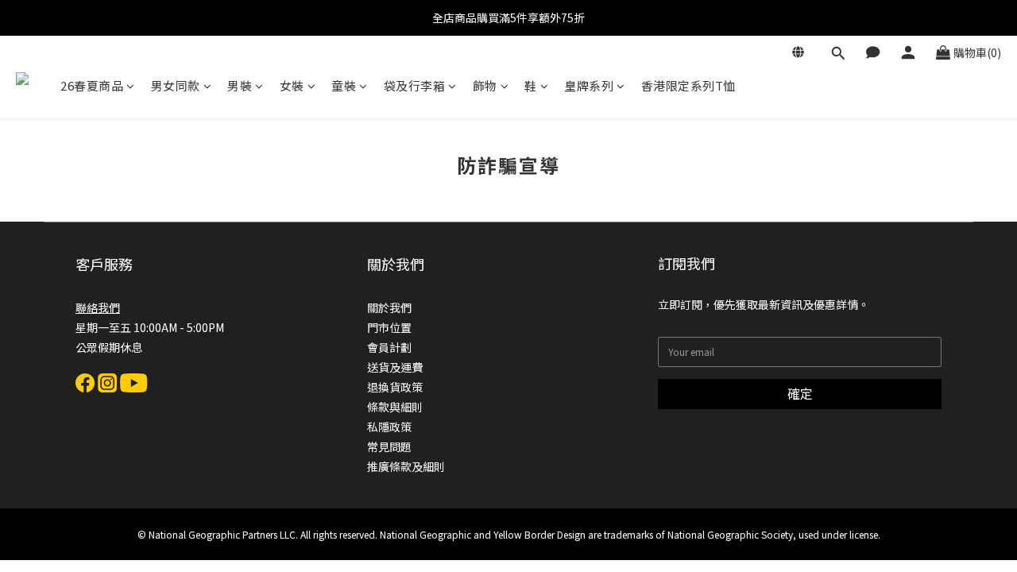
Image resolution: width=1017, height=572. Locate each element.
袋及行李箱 (415, 85)
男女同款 (175, 85)
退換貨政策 (395, 387)
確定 (800, 393)
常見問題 (389, 446)
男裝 (239, 85)
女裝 (292, 85)
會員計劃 (389, 347)
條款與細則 (395, 407)
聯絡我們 (97, 307)
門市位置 (389, 327)
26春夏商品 (91, 85)
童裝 (343, 85)
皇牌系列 (588, 85)
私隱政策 (389, 427)
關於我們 (389, 307)
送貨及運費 (395, 367)
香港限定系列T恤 (688, 85)
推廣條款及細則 (406, 466)
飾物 (485, 85)
